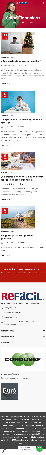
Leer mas (5, 84)
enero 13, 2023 (9, 127)
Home (15, 22)
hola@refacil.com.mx (12, 312)
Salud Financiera (8, 57)
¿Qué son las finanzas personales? (21, 61)
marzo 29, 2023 (9, 65)
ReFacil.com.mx (10, 317)
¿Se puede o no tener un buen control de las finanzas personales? (22, 178)
